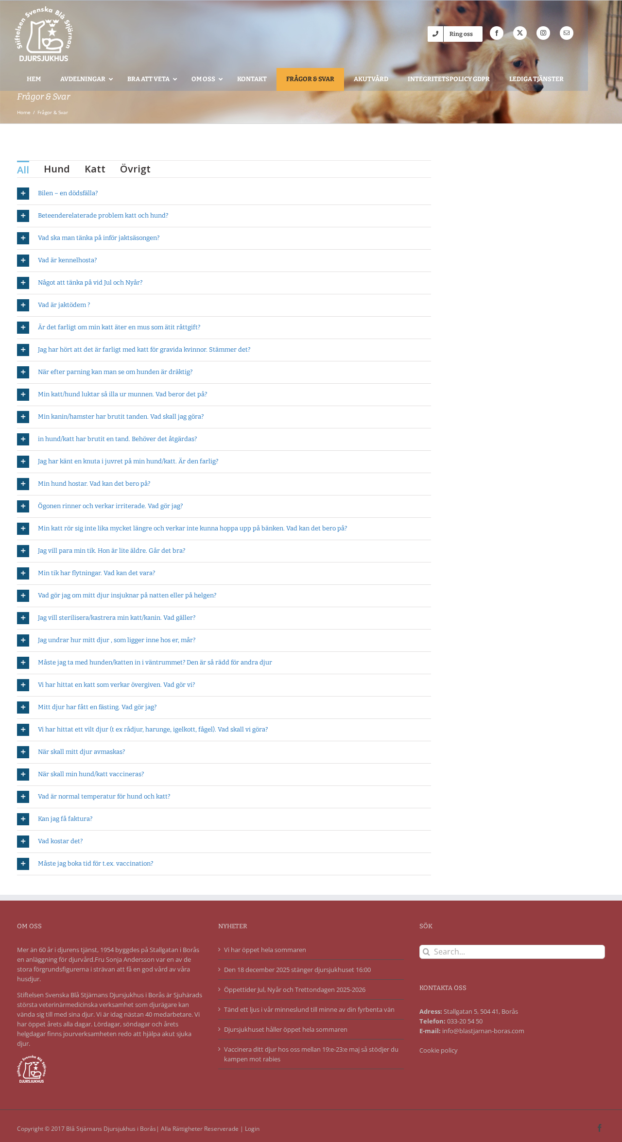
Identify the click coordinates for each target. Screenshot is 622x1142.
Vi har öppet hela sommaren (265, 949)
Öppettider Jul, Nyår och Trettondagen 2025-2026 (294, 989)
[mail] (566, 33)
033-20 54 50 (465, 1021)
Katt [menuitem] (95, 168)
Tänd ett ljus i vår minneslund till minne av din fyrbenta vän (309, 1009)
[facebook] (496, 33)
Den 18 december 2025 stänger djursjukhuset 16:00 (297, 969)
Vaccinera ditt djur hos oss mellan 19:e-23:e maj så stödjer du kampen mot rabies (311, 1054)
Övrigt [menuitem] (135, 168)
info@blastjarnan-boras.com (483, 1030)
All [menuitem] (23, 169)
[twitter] (520, 33)
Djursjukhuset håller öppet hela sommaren (285, 1029)
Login (252, 1129)
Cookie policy (438, 1050)
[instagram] (543, 33)
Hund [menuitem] (57, 168)
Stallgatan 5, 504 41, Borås (481, 1011)
